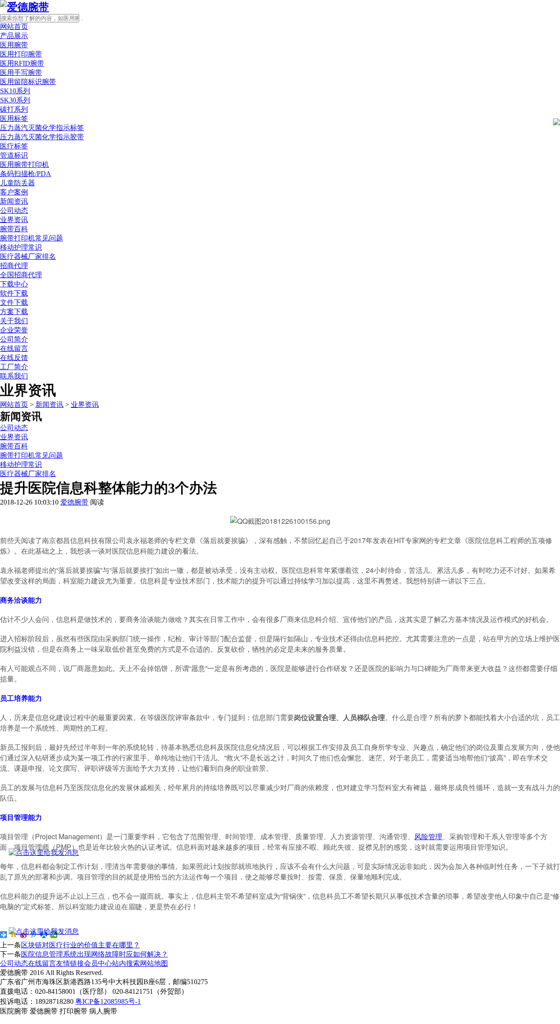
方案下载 (14, 311)
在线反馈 (14, 357)
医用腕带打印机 (24, 164)
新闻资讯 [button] (14, 201)
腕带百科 (14, 229)
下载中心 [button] (14, 284)
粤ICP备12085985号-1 (108, 1001)
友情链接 (70, 963)
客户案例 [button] (14, 192)
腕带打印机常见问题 (31, 238)
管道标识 (14, 155)
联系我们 (14, 376)
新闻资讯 (49, 404)
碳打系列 (14, 109)
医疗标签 (14, 146)
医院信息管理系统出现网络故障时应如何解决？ (94, 954)
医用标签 (14, 118)
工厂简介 (14, 367)
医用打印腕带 (21, 54)
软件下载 (14, 293)
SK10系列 (15, 91)
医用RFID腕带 (22, 63)
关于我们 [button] (14, 321)
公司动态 (14, 210)
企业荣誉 (14, 330)
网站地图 (154, 963)
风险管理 (428, 836)
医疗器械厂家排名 (28, 256)
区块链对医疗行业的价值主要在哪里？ (80, 945)
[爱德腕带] (24, 7)
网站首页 (14, 26)
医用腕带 (14, 45)
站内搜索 (126, 963)
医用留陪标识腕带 (28, 81)
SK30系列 (15, 100)
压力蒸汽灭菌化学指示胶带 (42, 137)
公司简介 (14, 339)
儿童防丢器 (17, 183)
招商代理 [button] (14, 265)
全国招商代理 (21, 275)
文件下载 (14, 302)
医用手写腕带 (21, 72)
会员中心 (98, 963)
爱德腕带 (74, 502)
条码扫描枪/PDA (25, 173)
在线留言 (14, 348)
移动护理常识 (21, 247)
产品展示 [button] (14, 35)
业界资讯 (14, 219)
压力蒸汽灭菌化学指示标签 (42, 127)
